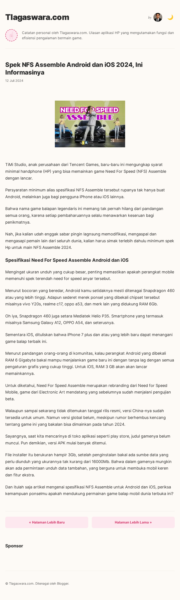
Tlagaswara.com (37, 17)
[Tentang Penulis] (157, 17)
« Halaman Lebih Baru (47, 522)
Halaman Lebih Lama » (133, 522)
